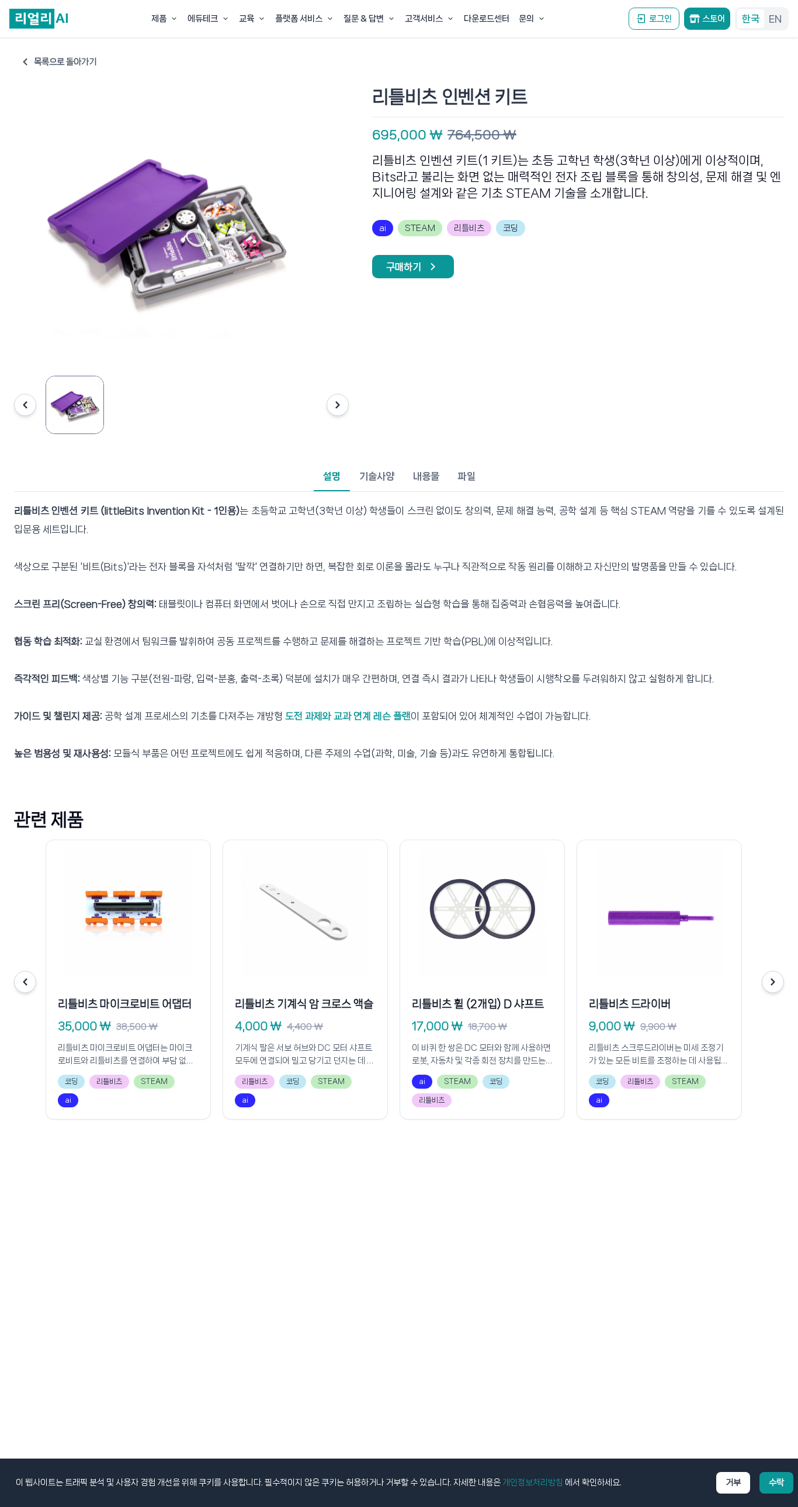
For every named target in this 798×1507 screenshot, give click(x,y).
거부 (733, 1482)
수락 (776, 1482)
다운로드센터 (486, 18)
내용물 (426, 476)
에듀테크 (203, 18)
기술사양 (376, 476)
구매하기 (403, 266)
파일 (467, 476)
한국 (750, 18)
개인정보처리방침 (532, 1482)
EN (775, 18)
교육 (246, 18)
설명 (332, 476)
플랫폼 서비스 (298, 18)
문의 (526, 18)
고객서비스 (424, 18)
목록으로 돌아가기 (65, 62)
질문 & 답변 (364, 18)
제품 (158, 18)
